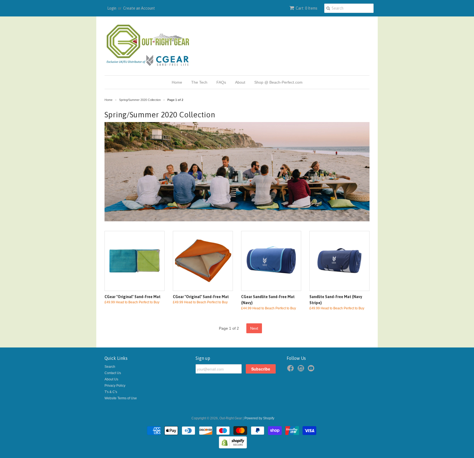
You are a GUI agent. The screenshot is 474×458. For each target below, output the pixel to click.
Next (254, 328)
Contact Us (113, 373)
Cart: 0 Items (306, 8)
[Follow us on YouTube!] (312, 370)
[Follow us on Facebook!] (291, 370)
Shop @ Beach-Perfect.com (278, 82)
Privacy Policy (115, 386)
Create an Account (139, 8)
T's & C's (111, 392)
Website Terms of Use (121, 398)
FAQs (221, 82)
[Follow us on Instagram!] (302, 370)
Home (177, 82)
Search (110, 367)
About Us (111, 379)
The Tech (199, 82)
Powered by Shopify (259, 418)
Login (111, 8)
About (240, 82)
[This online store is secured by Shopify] (233, 447)
